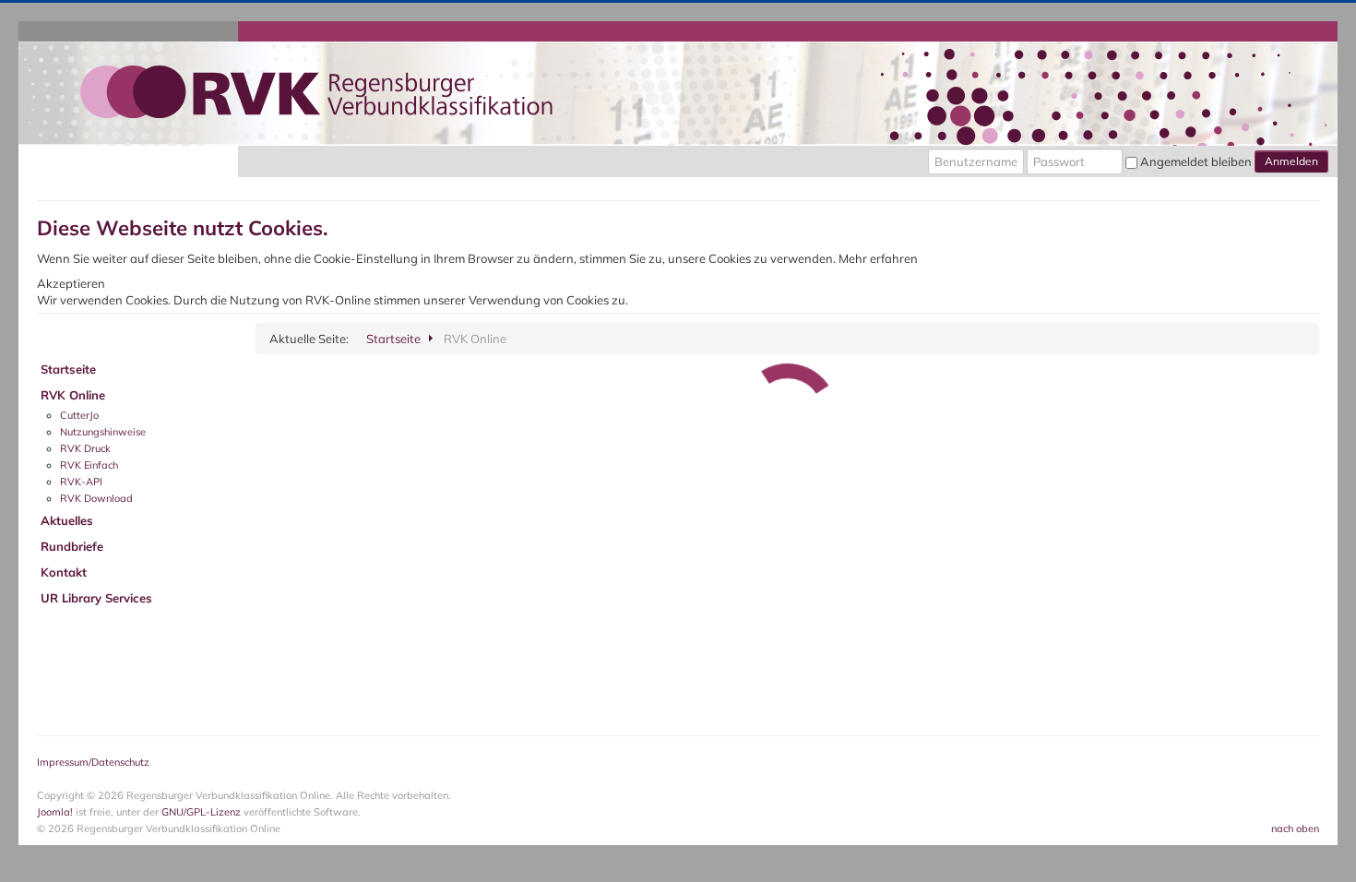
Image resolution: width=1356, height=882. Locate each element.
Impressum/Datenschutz (93, 762)
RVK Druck (85, 448)
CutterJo (79, 415)
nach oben (1295, 828)
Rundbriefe (72, 546)
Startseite (68, 369)
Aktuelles (67, 520)
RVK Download (96, 498)
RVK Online (73, 394)
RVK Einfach (89, 465)
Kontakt (64, 572)
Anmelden (1291, 161)
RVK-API (81, 481)
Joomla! (55, 811)
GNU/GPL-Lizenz (201, 811)
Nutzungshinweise (103, 431)
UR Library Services (96, 597)
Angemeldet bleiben (1196, 161)
